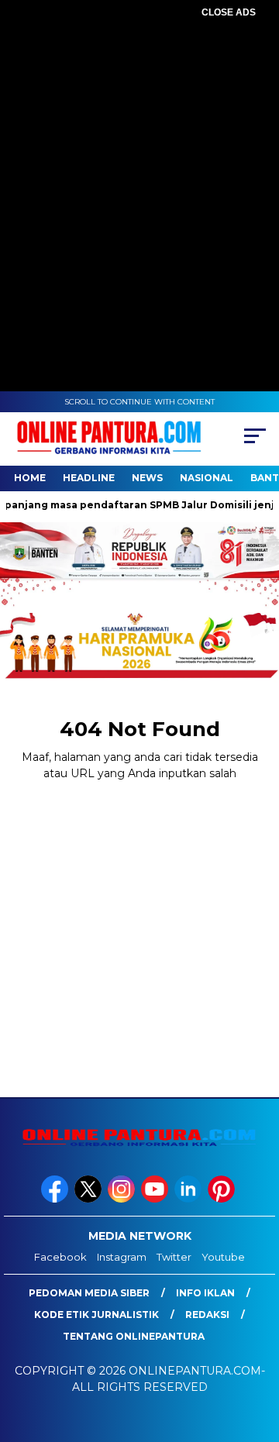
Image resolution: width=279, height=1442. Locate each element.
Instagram (121, 1257)
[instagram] (123, 1199)
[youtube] (156, 1199)
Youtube (223, 1257)
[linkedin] (189, 1199)
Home (30, 478)
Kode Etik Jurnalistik (96, 1314)
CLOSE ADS (229, 12)
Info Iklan (205, 1293)
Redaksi (207, 1314)
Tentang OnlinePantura (134, 1336)
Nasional (206, 478)
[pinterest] (223, 1199)
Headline (89, 478)
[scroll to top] (257, 1352)
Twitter (174, 1257)
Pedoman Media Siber (89, 1293)
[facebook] (56, 1199)
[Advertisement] (139, 162)
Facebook (60, 1257)
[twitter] (89, 1199)
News (147, 478)
